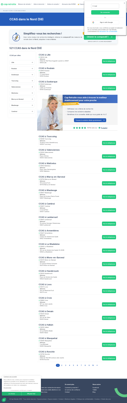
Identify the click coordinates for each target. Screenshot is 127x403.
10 (93, 365)
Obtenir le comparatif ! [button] (96, 36)
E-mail (95, 6)
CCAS (11, 10)
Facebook (96, 387)
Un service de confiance (72, 390)
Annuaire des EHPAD (69, 4)
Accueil (5, 10)
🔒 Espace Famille (84, 4)
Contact (67, 392)
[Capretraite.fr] (8, 4)
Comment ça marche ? (71, 387)
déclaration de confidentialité (108, 31)
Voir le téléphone (109, 61)
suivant (97, 365)
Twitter (95, 390)
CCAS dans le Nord (19, 10)
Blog (94, 392)
